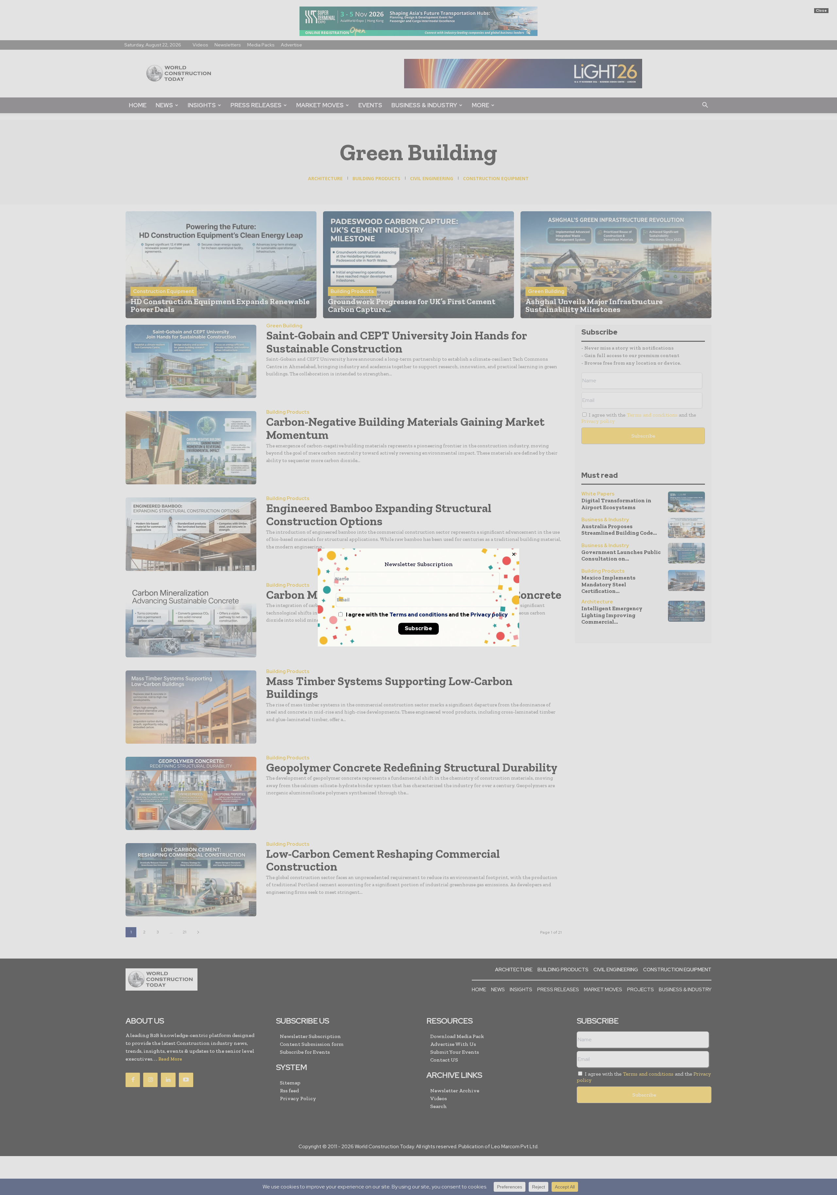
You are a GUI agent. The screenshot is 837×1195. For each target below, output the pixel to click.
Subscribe (418, 628)
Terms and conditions (418, 615)
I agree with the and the (426, 615)
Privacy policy (489, 615)
